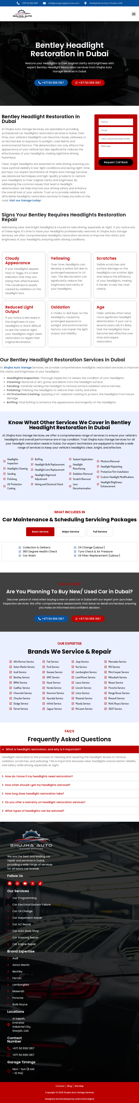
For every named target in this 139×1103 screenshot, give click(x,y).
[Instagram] (17, 883)
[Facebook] (9, 883)
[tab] (40, 531)
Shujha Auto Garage (18, 367)
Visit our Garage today (25, 200)
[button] (133, 14)
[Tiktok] (40, 883)
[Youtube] (25, 883)
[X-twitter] (32, 883)
